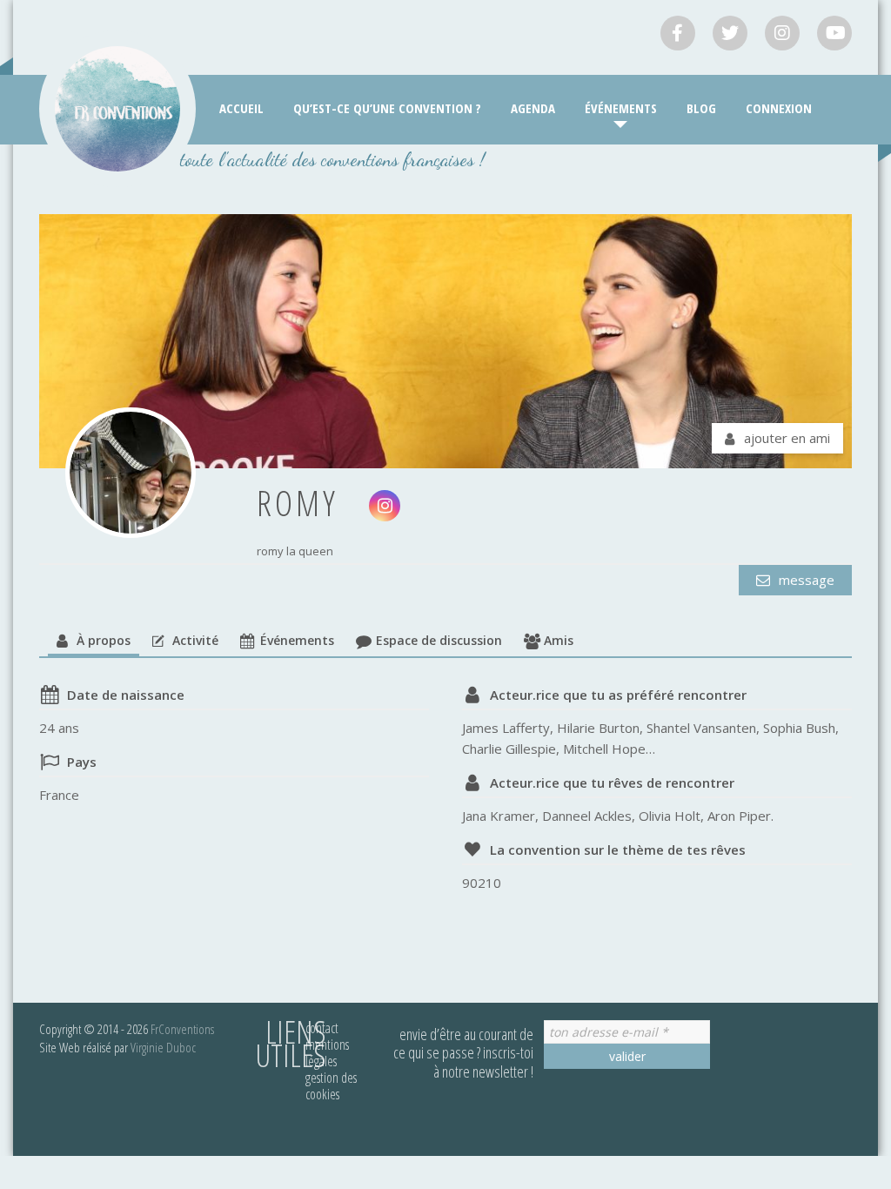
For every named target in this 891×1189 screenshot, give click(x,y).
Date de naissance (125, 694)
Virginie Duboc (163, 1047)
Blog (701, 108)
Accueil (241, 108)
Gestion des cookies (331, 1086)
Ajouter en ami (787, 438)
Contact (321, 1028)
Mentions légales (327, 1053)
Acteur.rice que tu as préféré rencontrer (618, 694)
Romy (297, 503)
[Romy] (130, 472)
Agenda (533, 108)
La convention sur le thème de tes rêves (618, 849)
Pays (82, 761)
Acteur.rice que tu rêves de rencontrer (612, 782)
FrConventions (182, 1029)
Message (804, 579)
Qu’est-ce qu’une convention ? (387, 108)
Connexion (779, 108)
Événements (621, 108)
